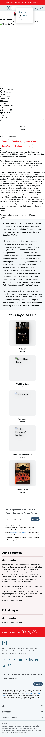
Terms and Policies (9, 717)
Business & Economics (9, 215)
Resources (6, 711)
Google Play (6, 146)
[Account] (36, 8)
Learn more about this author (12, 600)
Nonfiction (4, 210)
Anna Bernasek (8, 89)
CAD (25, 18)
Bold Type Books (6, 105)
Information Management (29, 215)
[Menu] (3, 8)
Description (4, 149)
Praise (2, 217)
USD (25, 15)
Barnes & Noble (30, 141)
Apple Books (16, 141)
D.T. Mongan (10, 610)
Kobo (29, 146)
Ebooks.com (19, 146)
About (4, 706)
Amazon (4, 141)
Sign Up (35, 519)
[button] (22, 87)
